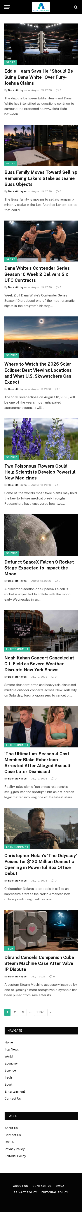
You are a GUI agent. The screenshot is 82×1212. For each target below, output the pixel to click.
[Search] (75, 7)
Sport (8, 1084)
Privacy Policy (14, 1149)
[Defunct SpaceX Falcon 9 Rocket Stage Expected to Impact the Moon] (41, 534)
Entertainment (15, 1091)
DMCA (9, 1142)
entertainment (17, 649)
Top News (12, 1049)
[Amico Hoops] (41, 7)
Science (10, 1070)
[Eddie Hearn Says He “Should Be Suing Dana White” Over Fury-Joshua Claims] (41, 44)
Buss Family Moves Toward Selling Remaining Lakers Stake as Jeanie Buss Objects (40, 178)
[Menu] (7, 7)
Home (9, 1042)
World (9, 1056)
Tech (9, 948)
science (11, 355)
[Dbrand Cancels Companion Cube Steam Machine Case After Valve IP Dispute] (41, 930)
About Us (11, 1128)
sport (10, 62)
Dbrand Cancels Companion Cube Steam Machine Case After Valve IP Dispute (39, 963)
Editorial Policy (15, 1156)
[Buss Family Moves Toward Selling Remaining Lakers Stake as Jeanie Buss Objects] (41, 145)
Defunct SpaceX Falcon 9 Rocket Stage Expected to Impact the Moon (39, 567)
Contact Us (13, 1098)
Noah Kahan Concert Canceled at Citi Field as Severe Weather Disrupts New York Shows (39, 663)
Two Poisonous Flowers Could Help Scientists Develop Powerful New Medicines (39, 472)
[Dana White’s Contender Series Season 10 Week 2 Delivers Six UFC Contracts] (41, 241)
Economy (11, 1063)
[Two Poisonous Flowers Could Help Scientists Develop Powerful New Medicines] (41, 439)
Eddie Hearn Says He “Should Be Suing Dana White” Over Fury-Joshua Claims (38, 77)
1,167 (40, 1012)
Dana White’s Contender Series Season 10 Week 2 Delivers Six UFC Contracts (37, 274)
